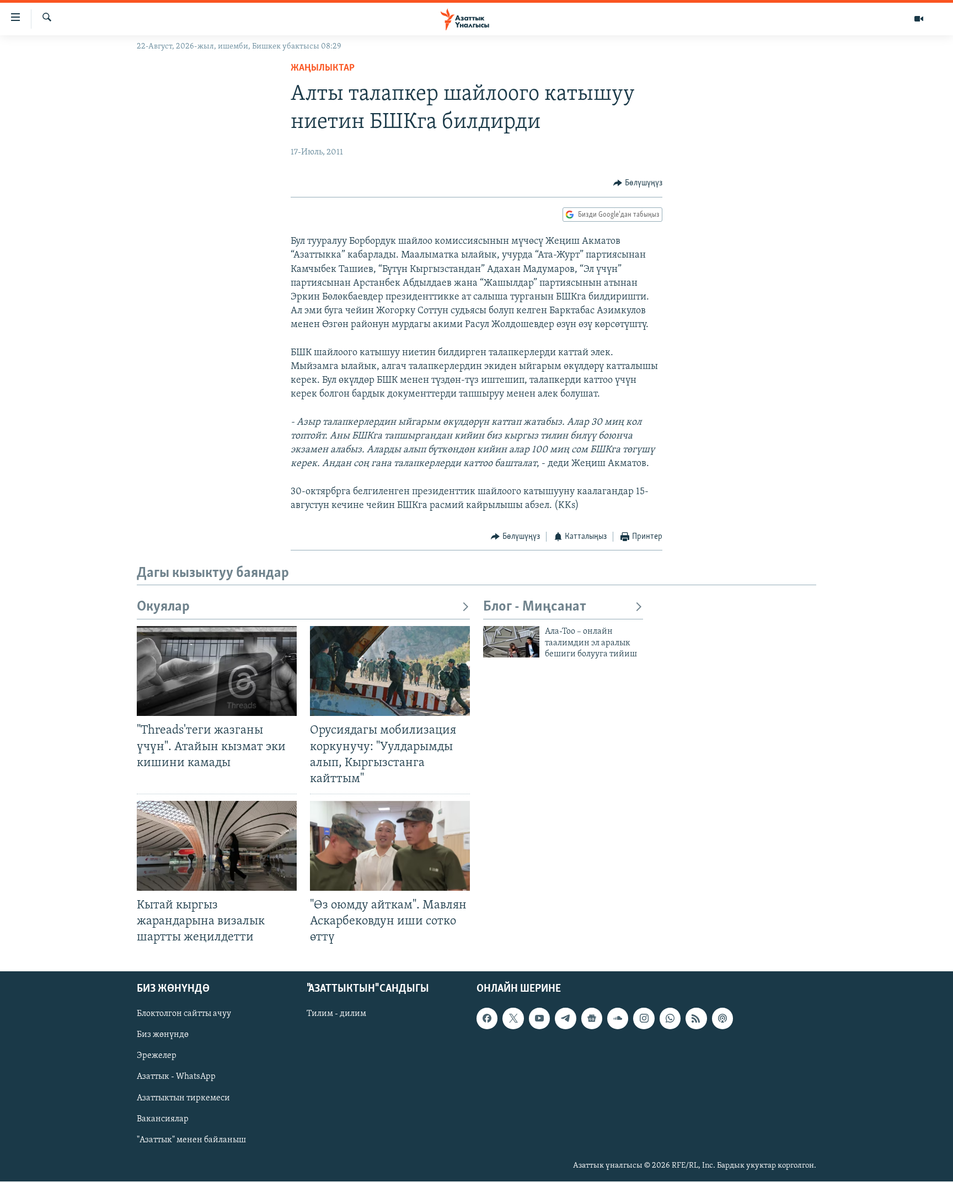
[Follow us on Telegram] (565, 1018)
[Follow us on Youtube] (539, 1018)
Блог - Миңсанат (534, 607)
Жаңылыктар (323, 68)
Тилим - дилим (336, 1014)
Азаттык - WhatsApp (176, 1077)
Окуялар (163, 607)
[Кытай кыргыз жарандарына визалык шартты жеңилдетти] (217, 846)
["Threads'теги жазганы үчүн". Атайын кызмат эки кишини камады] (217, 671)
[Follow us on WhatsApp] (670, 1018)
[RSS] (696, 1018)
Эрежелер (156, 1056)
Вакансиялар (163, 1119)
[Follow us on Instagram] (643, 1018)
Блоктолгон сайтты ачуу (184, 1014)
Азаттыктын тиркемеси (183, 1098)
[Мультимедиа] (918, 18)
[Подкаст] (722, 1018)
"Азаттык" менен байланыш (191, 1140)
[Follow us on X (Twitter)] (512, 1018)
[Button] (637, 183)
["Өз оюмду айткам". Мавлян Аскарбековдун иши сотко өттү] (390, 846)
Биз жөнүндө (163, 1035)
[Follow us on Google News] (591, 1018)
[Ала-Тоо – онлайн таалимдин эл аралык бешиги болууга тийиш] (511, 641)
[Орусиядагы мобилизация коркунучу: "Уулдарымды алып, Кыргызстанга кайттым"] (390, 671)
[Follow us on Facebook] (486, 1018)
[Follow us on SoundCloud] (617, 1018)
